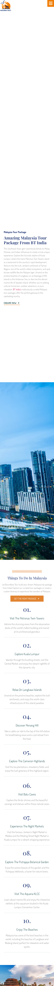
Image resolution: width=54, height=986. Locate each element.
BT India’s (17, 289)
